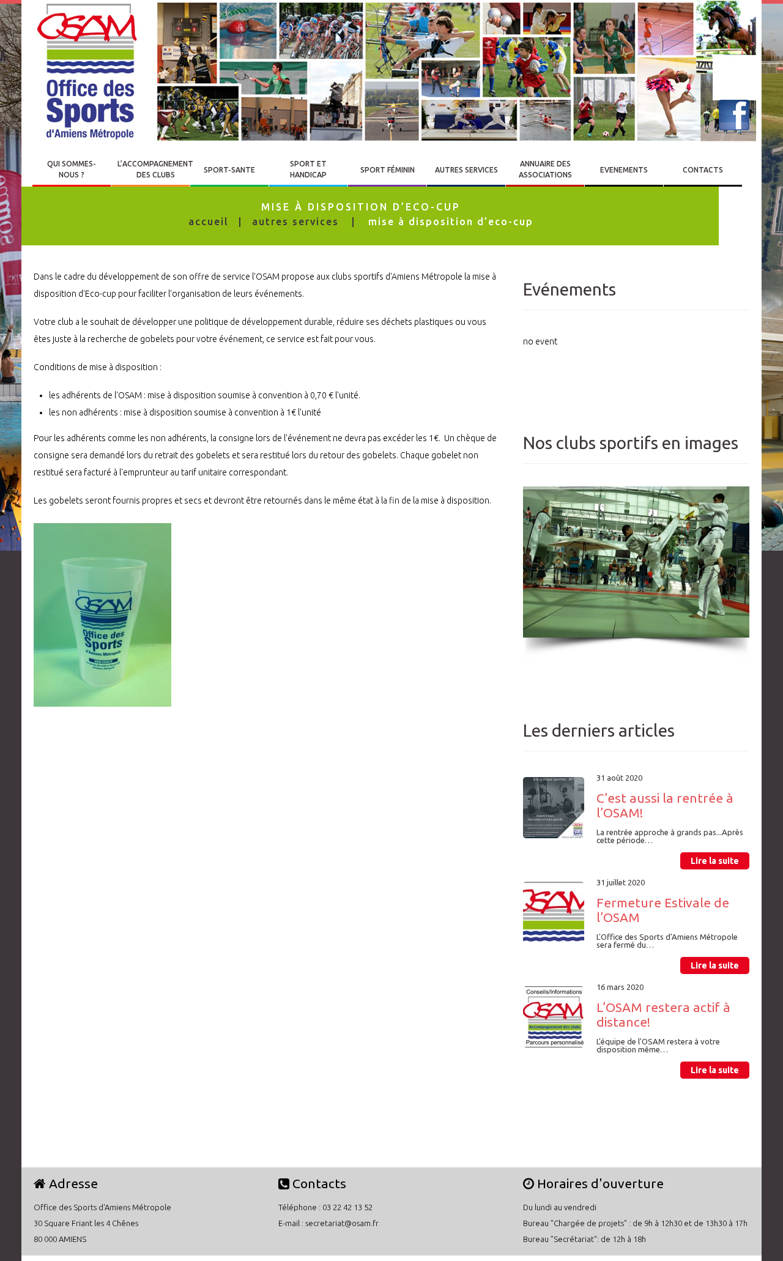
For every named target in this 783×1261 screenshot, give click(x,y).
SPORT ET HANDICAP (308, 169)
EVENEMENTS (624, 170)
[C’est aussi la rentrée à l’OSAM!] (553, 807)
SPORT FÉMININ (387, 170)
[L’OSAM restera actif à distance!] (553, 1016)
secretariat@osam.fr (342, 1223)
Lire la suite (715, 861)
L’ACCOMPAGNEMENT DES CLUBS (155, 169)
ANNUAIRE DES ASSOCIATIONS (545, 169)
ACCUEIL (208, 221)
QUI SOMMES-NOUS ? (71, 169)
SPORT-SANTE (229, 170)
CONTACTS (703, 170)
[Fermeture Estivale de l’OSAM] (553, 912)
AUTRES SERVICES (466, 170)
